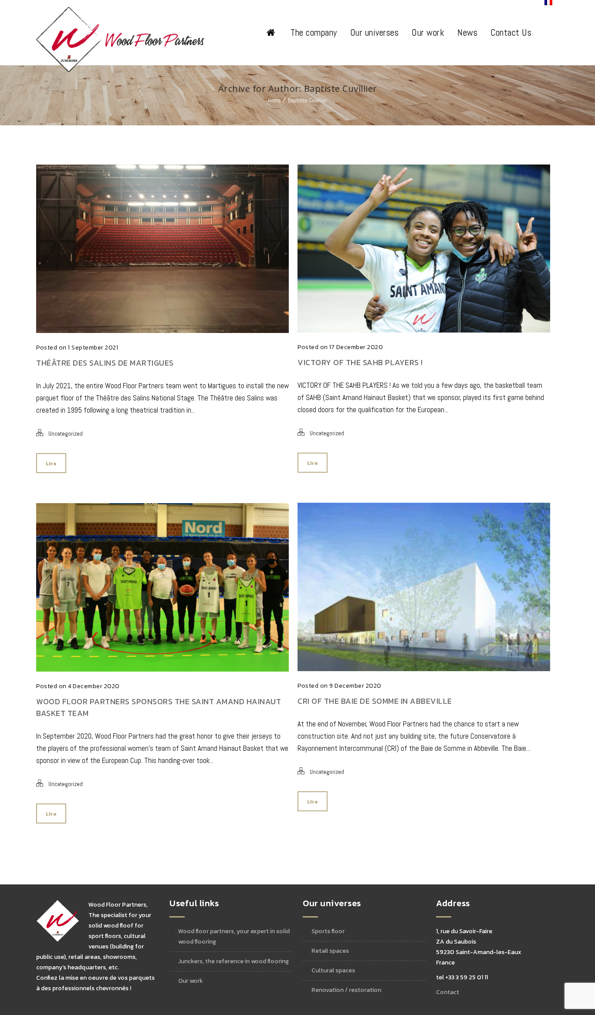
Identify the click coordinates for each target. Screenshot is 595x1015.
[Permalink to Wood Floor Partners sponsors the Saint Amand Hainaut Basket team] (162, 669)
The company (314, 32)
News (467, 32)
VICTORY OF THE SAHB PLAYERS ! (360, 362)
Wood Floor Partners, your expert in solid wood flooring (234, 936)
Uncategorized (65, 433)
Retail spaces (330, 950)
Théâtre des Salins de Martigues (105, 363)
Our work (428, 32)
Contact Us (510, 32)
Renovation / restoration (346, 990)
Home (274, 100)
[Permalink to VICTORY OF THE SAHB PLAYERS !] (424, 330)
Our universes (374, 32)
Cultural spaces (333, 970)
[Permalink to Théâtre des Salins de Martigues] (162, 330)
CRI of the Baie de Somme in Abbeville (375, 701)
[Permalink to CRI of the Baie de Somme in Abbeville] (424, 668)
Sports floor (328, 931)
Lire (51, 463)
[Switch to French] (548, 2)
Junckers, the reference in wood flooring (233, 961)
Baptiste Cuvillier (307, 100)
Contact (447, 992)
